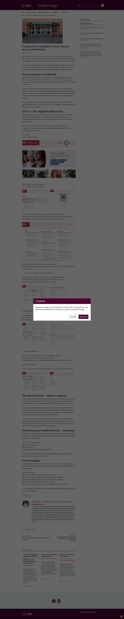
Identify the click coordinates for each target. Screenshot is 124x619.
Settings (73, 317)
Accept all (83, 317)
